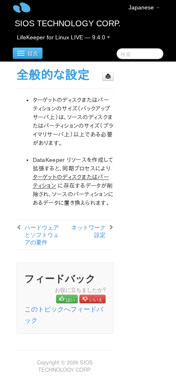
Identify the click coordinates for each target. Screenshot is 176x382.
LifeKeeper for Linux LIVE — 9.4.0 (62, 37)
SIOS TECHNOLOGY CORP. (68, 23)
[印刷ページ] (108, 76)
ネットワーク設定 (88, 230)
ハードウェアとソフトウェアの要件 (42, 234)
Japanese (142, 7)
